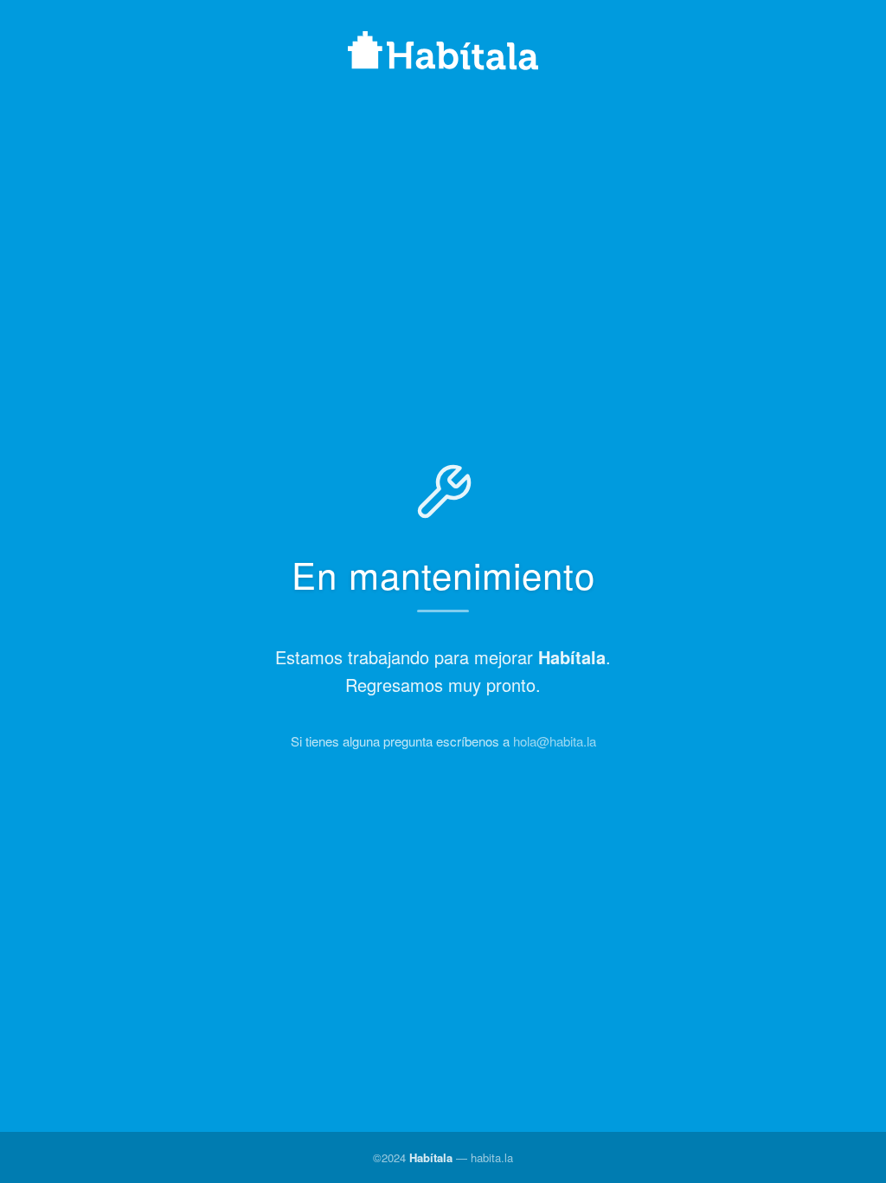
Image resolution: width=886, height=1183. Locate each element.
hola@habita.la (554, 741)
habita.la (492, 1157)
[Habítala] (443, 53)
